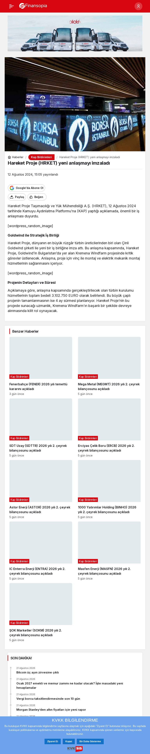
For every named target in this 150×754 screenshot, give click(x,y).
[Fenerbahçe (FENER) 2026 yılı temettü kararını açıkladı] (40, 366)
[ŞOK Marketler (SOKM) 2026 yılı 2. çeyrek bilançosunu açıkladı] (40, 612)
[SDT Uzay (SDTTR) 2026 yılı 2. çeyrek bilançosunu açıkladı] (40, 427)
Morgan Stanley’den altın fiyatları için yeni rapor (51, 709)
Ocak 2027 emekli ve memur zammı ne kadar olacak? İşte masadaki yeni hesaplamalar (69, 685)
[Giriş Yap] (138, 6)
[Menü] (11, 6)
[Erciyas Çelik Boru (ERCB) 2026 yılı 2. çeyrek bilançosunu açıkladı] (109, 427)
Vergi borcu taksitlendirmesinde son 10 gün (48, 698)
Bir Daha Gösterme (90, 741)
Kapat (68, 741)
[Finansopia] (33, 6)
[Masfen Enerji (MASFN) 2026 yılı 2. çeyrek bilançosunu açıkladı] (109, 551)
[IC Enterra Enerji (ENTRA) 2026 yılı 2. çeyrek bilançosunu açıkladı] (40, 551)
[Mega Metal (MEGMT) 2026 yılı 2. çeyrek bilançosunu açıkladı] (109, 366)
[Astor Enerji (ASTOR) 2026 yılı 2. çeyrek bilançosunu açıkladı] (40, 489)
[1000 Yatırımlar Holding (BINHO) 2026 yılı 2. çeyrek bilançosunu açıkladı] (109, 489)
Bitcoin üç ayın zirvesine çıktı (37, 672)
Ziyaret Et (52, 741)
